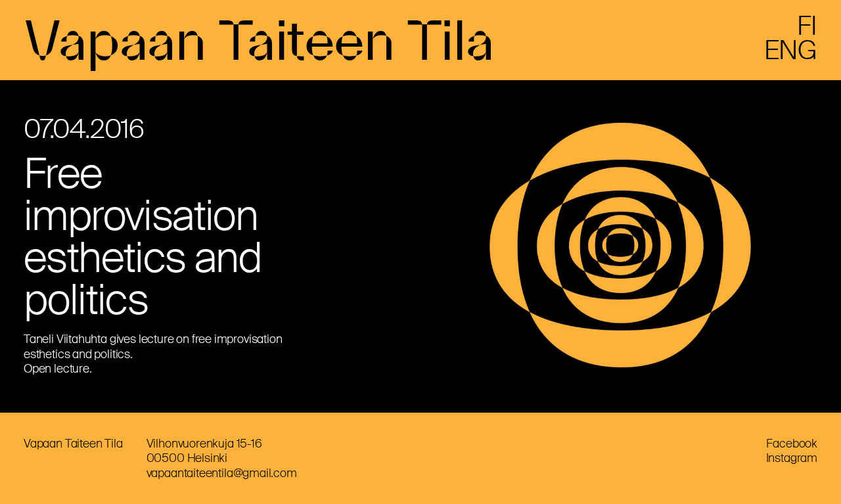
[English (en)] (790, 55)
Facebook (791, 443)
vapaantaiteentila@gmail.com (222, 473)
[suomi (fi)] (807, 31)
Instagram (791, 458)
